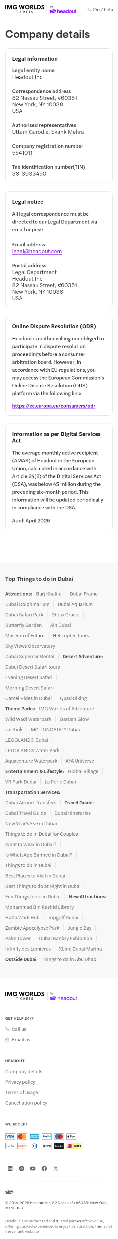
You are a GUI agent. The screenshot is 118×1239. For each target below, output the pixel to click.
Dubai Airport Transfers (30, 802)
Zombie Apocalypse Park (32, 927)
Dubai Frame (84, 593)
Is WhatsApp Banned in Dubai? (38, 854)
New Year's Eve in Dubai (31, 823)
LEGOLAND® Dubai (26, 739)
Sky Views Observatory (30, 646)
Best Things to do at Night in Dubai (43, 886)
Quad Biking (73, 698)
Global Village (83, 771)
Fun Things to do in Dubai (33, 896)
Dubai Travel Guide (25, 813)
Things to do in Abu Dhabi (70, 959)
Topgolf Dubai (63, 917)
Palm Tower (18, 938)
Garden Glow (74, 719)
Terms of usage (21, 1092)
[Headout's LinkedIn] (10, 1168)
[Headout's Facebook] (44, 1168)
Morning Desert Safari (29, 687)
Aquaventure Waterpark (31, 760)
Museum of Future (25, 635)
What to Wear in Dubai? (30, 844)
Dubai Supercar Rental (29, 656)
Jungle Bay (79, 927)
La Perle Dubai (60, 781)
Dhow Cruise (65, 614)
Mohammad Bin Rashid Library (39, 907)
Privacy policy (20, 1081)
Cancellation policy (26, 1102)
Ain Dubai (60, 625)
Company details (23, 1071)
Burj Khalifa (49, 593)
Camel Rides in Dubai (28, 698)
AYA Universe (80, 760)
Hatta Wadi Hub (22, 917)
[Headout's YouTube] (32, 1168)
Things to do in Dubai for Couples (41, 833)
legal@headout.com (37, 251)
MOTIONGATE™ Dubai (55, 729)
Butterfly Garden (23, 625)
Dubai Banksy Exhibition (65, 938)
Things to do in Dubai (28, 865)
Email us (21, 1039)
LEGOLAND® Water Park (32, 750)
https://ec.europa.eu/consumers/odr (53, 405)
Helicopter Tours (71, 635)
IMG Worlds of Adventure (66, 708)
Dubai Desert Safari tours (32, 666)
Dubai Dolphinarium (27, 604)
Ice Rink (14, 729)
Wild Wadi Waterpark (28, 719)
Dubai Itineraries (72, 813)
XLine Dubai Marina (80, 948)
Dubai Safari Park (24, 614)
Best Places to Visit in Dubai (35, 875)
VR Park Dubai (20, 781)
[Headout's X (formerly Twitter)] (55, 1168)
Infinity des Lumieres (28, 948)
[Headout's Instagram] (21, 1168)
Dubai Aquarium (75, 604)
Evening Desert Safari (28, 677)
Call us (19, 1029)
